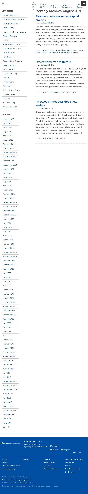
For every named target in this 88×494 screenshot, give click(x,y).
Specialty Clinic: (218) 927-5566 (35, 447)
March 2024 (8, 240)
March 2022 (8, 340)
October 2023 (9, 261)
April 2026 (7, 136)
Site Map (12, 477)
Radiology (7, 86)
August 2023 (8, 269)
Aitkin (62, 50)
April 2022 (7, 336)
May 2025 (7, 182)
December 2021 (9, 352)
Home (4, 477)
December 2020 (10, 381)
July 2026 (7, 123)
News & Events (9, 53)
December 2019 (9, 411)
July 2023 (7, 273)
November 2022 (10, 306)
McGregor (68, 50)
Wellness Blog (9, 103)
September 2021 (10, 365)
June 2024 (7, 227)
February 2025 (9, 194)
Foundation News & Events (14, 32)
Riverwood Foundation (52, 469)
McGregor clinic (78, 50)
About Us (47, 460)
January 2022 (8, 348)
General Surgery (10, 36)
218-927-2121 (42, 7)
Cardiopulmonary (10, 24)
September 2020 (10, 390)
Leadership (48, 466)
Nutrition (7, 57)
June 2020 (7, 402)
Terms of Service (50, 486)
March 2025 (8, 190)
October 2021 (8, 361)
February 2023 (9, 294)
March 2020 (8, 406)
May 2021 (7, 373)
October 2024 (9, 211)
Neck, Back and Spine (12, 49)
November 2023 (10, 257)
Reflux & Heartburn (11, 90)
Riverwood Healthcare (43, 52)
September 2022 (10, 315)
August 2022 (8, 319)
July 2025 (7, 173)
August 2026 (8, 119)
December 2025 (10, 152)
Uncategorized (9, 94)
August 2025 (8, 169)
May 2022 (7, 331)
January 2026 (8, 148)
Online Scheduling (67, 6)
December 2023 (10, 252)
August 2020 (8, 394)
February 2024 (9, 244)
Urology (6, 99)
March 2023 (8, 290)
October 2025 (9, 161)
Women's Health (10, 107)
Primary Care (8, 82)
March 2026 (8, 140)
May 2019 (7, 427)
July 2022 (7, 323)
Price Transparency (8, 469)
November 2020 (10, 386)
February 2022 (9, 344)
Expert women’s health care (53, 61)
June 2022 (7, 327)
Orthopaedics (8, 69)
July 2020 (7, 398)
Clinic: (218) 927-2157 (32, 444)
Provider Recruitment (72, 469)
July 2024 (7, 223)
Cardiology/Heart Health (13, 19)
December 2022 (10, 302)
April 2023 (7, 286)
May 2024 (7, 232)
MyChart (53, 7)
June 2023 (7, 277)
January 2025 (8, 198)
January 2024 (8, 248)
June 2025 (7, 177)
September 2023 (10, 265)
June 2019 (7, 423)
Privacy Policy (22, 477)
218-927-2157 (33, 7)
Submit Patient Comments (11, 466)
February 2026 (9, 144)
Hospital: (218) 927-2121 (33, 442)
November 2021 (9, 356)
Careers (79, 8)
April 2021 (7, 377)
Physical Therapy (10, 74)
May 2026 (7, 132)
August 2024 (8, 219)
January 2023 (8, 298)
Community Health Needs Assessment (74, 461)
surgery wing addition (59, 52)
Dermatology (8, 28)
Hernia (5, 40)
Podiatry (6, 78)
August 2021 (8, 369)
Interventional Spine (11, 44)
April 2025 (7, 186)
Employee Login (70, 472)
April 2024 (7, 236)
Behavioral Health (10, 15)
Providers (26, 460)
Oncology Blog (9, 65)
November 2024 (10, 207)
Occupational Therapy (12, 61)
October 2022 (9, 311)
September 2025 (10, 165)
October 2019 (8, 415)
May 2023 (7, 281)
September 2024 (10, 215)
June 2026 (7, 127)
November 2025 (10, 157)
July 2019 (7, 419)
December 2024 (10, 202)
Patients (4, 463)
